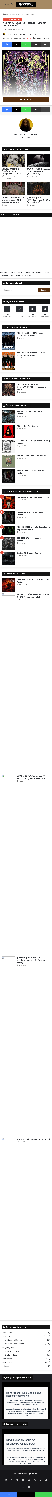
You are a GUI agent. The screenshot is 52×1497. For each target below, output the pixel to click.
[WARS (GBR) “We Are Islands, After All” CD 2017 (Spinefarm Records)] (8, 865)
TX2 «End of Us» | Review (27, 426)
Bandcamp (7, 1333)
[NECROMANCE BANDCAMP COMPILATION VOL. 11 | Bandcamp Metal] (8, 389)
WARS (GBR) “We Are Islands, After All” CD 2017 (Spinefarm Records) (32, 777)
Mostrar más (25, 99)
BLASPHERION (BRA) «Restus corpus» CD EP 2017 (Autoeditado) (33, 595)
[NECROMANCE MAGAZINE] (26, 4)
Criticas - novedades (25, 14)
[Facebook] (7, 44)
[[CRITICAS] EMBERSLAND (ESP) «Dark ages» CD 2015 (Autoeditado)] (38, 188)
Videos (6, 1366)
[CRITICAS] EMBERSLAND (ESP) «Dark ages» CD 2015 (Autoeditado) (38, 199)
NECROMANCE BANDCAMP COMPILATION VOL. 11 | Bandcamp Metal (31, 387)
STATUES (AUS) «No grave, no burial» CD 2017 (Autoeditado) (38, 171)
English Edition (11, 1355)
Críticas (13, 14)
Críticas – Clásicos (13, 1340)
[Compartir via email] (36, 44)
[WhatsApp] (26, 44)
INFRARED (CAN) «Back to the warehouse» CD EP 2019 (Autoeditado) (13, 199)
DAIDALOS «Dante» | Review (29, 553)
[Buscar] (12, 5)
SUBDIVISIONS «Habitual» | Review (31, 456)
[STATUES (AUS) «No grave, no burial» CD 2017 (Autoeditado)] (38, 160)
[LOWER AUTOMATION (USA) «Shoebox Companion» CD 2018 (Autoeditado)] (13, 160)
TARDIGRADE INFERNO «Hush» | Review (33, 497)
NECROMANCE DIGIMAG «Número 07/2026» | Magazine (31, 354)
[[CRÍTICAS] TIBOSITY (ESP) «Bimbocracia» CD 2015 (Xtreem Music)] (8, 1046)
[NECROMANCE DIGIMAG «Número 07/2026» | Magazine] (8, 361)
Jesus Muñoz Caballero (14, 34)
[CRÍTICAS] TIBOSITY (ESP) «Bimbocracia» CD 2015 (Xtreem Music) (31, 960)
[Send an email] (24, 34)
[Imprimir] (45, 44)
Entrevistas (7, 1362)
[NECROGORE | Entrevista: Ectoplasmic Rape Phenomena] (8, 530)
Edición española (12, 1351)
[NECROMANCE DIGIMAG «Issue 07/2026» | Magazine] (8, 341)
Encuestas (7, 1359)
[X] (16, 44)
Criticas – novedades (14, 1344)
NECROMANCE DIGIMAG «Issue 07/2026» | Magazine (30, 334)
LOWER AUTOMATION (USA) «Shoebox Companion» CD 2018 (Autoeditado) (11, 172)
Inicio (6, 14)
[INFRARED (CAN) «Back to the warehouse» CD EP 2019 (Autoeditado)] (13, 188)
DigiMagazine (8, 1347)
